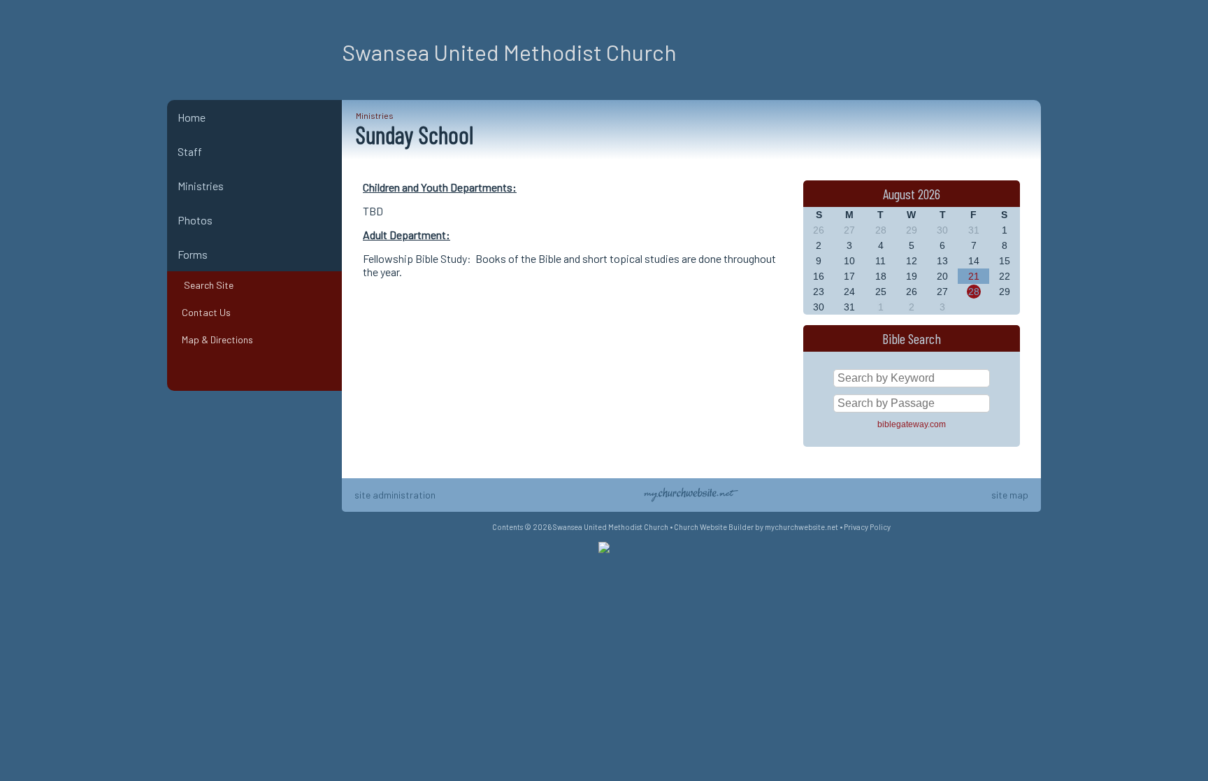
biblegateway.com (911, 424)
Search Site (205, 285)
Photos (195, 220)
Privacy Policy (867, 526)
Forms (193, 254)
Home (192, 117)
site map (1009, 495)
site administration (395, 495)
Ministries (201, 185)
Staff (190, 151)
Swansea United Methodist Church (509, 51)
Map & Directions (215, 339)
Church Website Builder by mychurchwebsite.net (756, 526)
